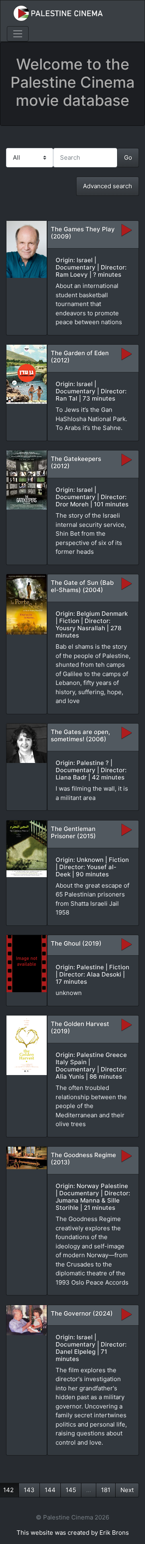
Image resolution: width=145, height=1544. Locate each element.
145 (71, 1490)
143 (29, 1490)
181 (105, 1490)
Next (127, 1490)
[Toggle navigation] (18, 33)
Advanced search (107, 186)
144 (50, 1490)
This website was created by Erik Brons (73, 1532)
